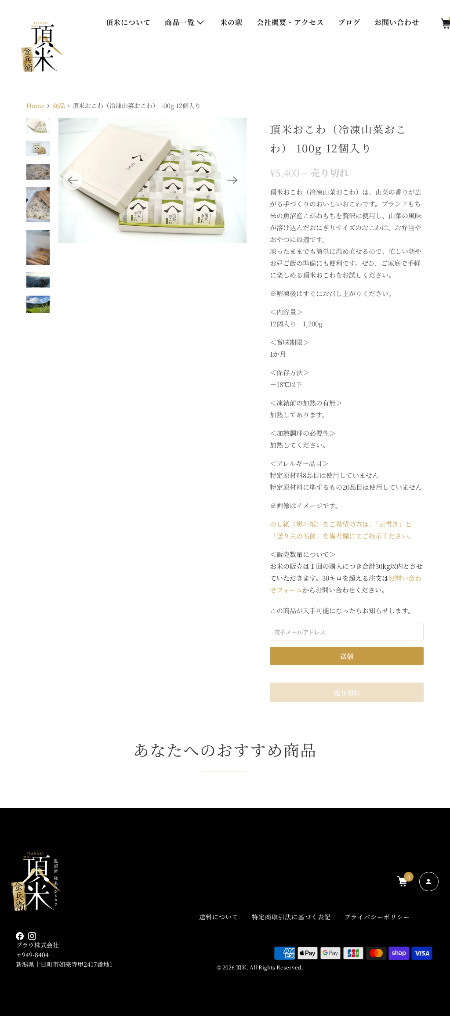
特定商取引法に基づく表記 (291, 916)
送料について (219, 916)
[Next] (232, 180)
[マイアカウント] (429, 881)
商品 (59, 105)
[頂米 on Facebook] (22, 936)
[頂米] (42, 47)
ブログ (349, 22)
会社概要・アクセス (290, 22)
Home (35, 105)
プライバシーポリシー (377, 916)
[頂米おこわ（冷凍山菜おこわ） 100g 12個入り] (152, 180)
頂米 (241, 967)
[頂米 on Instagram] (34, 936)
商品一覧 (181, 22)
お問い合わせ (396, 22)
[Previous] (72, 180)
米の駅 (231, 22)
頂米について (128, 22)
